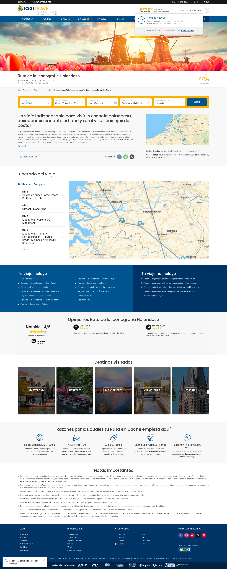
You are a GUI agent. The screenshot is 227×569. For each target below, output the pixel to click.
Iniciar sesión (192, 20)
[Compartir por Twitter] (132, 156)
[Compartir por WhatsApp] (125, 156)
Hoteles (120, 19)
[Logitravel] (154, 10)
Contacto (22, 2)
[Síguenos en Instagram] (187, 535)
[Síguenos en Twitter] (199, 535)
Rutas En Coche (24, 90)
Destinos (46, 19)
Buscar (197, 102)
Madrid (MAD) (180, 2)
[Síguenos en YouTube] (193, 535)
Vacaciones (27, 19)
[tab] (41, 184)
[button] (69, 102)
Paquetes (101, 19)
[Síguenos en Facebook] (181, 535)
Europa (37, 90)
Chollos (82, 19)
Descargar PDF (30, 157)
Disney (64, 19)
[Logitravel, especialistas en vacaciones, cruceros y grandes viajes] (37, 8)
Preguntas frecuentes (41, 2)
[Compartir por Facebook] (119, 156)
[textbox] (35, 102)
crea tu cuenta (187, 31)
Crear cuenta (185, 10)
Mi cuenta (198, 10)
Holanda (47, 90)
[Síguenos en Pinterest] (204, 535)
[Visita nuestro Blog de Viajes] (192, 549)
